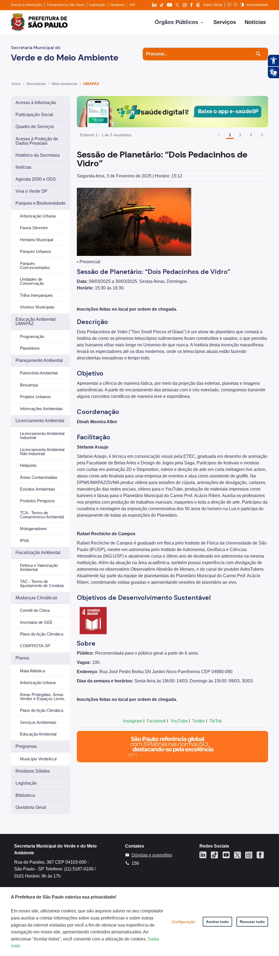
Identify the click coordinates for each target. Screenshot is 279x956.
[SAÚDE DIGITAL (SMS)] (172, 111)
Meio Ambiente (64, 83)
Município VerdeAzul (38, 759)
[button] (262, 135)
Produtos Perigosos (37, 500)
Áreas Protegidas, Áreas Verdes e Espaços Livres (42, 696)
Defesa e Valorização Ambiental (39, 567)
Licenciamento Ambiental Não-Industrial (42, 451)
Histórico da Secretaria (38, 155)
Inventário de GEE (36, 622)
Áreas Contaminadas (38, 477)
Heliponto (28, 465)
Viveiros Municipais (37, 307)
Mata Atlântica (32, 670)
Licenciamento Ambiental (40, 420)
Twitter (198, 721)
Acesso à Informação (36, 102)
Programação (32, 336)
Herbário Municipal (36, 239)
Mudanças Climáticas (36, 597)
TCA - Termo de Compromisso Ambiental (42, 514)
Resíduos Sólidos (33, 771)
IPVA (24, 540)
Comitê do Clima (35, 610)
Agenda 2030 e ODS (36, 179)
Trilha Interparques (36, 295)
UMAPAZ (91, 83)
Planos (22, 658)
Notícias (23, 167)
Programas (26, 746)
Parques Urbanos (35, 251)
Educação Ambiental (38, 734)
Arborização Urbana (38, 216)
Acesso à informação (26, 5)
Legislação (97, 5)
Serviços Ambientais (38, 722)
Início (16, 83)
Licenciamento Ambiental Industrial (42, 435)
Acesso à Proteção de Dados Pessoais (37, 141)
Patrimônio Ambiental (38, 373)
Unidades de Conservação (32, 281)
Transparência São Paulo (65, 5)
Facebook (156, 721)
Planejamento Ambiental (39, 360)
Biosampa (29, 385)
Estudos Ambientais (37, 489)
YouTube (179, 721)
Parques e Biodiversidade (41, 203)
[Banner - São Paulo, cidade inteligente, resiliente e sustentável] (172, 746)
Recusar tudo (252, 921)
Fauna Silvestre (34, 227)
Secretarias (36, 83)
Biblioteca (25, 795)
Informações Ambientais (41, 408)
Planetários (30, 348)
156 (132, 5)
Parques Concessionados (35, 265)
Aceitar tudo (217, 921)
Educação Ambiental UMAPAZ (36, 321)
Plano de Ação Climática (41, 634)
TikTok (215, 721)
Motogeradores (33, 528)
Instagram (132, 721)
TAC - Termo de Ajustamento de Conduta (42, 583)
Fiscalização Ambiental (38, 552)
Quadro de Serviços (35, 126)
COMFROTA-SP (35, 645)
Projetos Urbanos (35, 396)
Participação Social (34, 114)
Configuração (183, 921)
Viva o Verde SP (31, 191)
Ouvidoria (117, 5)
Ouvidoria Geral (31, 807)
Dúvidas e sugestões (152, 855)
